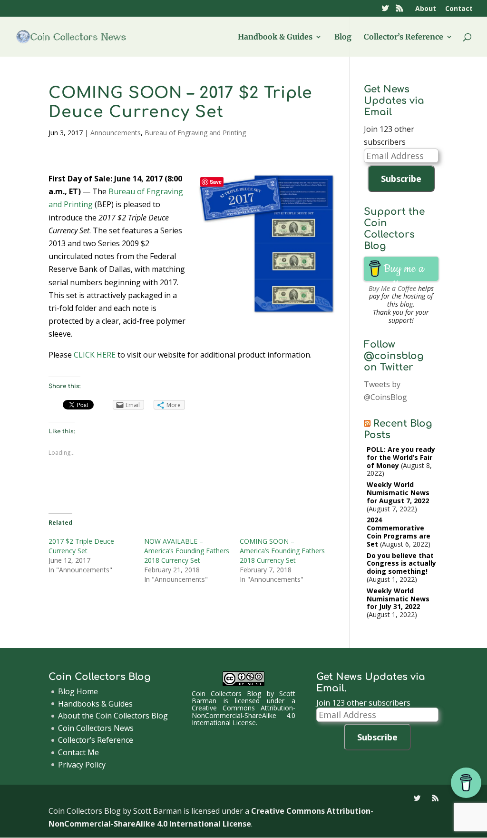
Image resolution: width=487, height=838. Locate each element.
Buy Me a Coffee (392, 288)
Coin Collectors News (96, 728)
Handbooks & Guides (95, 703)
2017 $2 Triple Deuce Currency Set (81, 546)
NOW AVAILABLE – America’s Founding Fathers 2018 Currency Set (186, 551)
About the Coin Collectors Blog (113, 715)
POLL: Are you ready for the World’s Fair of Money (401, 457)
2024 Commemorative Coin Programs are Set (398, 531)
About (425, 9)
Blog (342, 37)
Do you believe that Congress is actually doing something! (401, 563)
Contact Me (78, 752)
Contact (459, 9)
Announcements (115, 132)
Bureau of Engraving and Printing (195, 132)
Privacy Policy (82, 764)
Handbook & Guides (275, 37)
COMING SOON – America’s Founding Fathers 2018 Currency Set (282, 551)
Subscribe (401, 178)
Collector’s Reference (403, 37)
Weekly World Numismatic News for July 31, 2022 (398, 598)
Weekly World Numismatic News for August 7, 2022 (398, 492)
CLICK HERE (95, 354)
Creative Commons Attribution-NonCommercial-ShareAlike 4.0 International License (243, 715)
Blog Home (78, 691)
